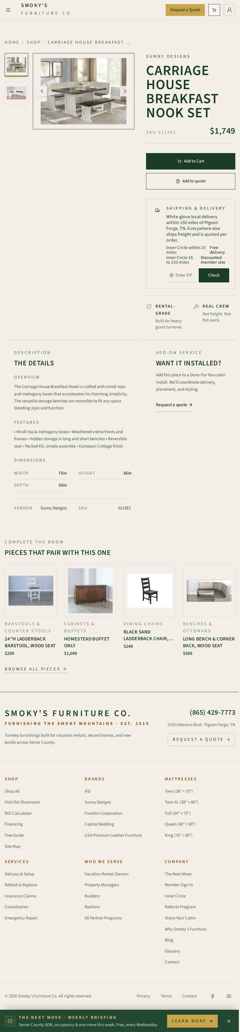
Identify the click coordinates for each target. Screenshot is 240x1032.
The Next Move (178, 874)
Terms (166, 996)
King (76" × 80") (179, 835)
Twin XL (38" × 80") (181, 802)
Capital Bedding (99, 824)
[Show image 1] (16, 65)
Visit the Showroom (22, 802)
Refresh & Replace (21, 885)
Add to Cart (194, 161)
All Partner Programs (103, 918)
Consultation (16, 907)
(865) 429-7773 (212, 712)
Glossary (172, 951)
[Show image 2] (16, 93)
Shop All (12, 791)
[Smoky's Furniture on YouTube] (228, 996)
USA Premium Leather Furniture (113, 835)
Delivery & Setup (19, 874)
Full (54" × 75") (178, 813)
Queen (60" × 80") (180, 824)
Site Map (12, 846)
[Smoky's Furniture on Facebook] (212, 996)
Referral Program (180, 907)
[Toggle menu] (8, 10)
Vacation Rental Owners (106, 874)
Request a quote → (174, 405)
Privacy (143, 996)
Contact (172, 962)
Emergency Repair (21, 918)
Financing (14, 824)
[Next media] (125, 91)
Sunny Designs (98, 802)
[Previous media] (42, 91)
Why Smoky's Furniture (185, 929)
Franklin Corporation (104, 813)
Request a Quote (185, 10)
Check (214, 275)
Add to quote (194, 181)
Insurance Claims (20, 896)
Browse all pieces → (36, 669)
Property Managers (102, 885)
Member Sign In (179, 885)
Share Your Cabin (180, 918)
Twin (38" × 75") (179, 791)
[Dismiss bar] (228, 1021)
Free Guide (14, 835)
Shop (34, 42)
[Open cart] (214, 10)
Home (12, 42)
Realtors (92, 907)
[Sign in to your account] (229, 10)
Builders (92, 896)
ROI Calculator (18, 813)
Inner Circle (175, 896)
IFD (87, 791)
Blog (169, 940)
